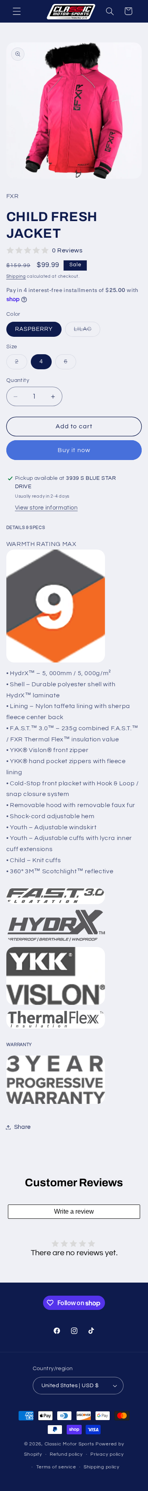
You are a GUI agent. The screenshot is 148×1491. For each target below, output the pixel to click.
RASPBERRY (34, 329)
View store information (46, 508)
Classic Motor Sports (70, 1444)
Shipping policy (102, 1467)
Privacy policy (107, 1454)
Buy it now (74, 450)
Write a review (74, 1211)
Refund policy (66, 1454)
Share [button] (22, 1127)
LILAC (87, 331)
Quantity (17, 380)
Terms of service (56, 1467)
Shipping (16, 276)
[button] (16, 11)
